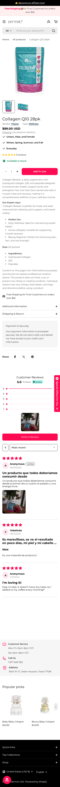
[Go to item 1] (30, 422)
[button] (9, 154)
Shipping (7, 132)
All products (19, 39)
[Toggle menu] (4, 21)
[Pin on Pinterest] (32, 356)
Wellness (34, 123)
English (40, 772)
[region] (30, 711)
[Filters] (5, 447)
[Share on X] (23, 356)
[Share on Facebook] (15, 356)
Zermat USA (17, 781)
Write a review (30, 437)
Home (5, 39)
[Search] (53, 31)
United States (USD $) (18, 771)
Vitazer (15, 123)
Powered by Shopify (36, 781)
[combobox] (30, 30)
